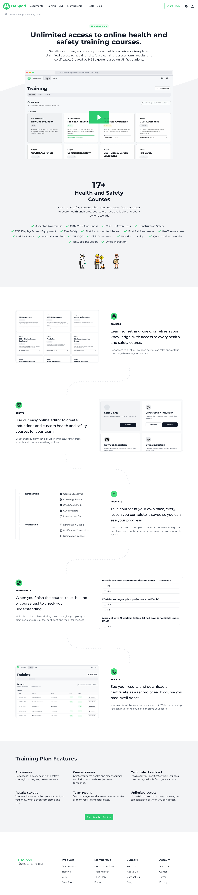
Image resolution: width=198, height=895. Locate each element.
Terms (162, 877)
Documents (36, 5)
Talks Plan (100, 877)
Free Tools (67, 882)
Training (51, 5)
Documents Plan (104, 866)
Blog (99, 5)
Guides (163, 871)
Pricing (98, 882)
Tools (91, 5)
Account (164, 866)
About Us (132, 871)
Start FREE (173, 5)
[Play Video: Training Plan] (99, 117)
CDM (61, 5)
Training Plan (101, 871)
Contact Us (133, 877)
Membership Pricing (99, 817)
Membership (75, 5)
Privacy (163, 882)
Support (131, 866)
